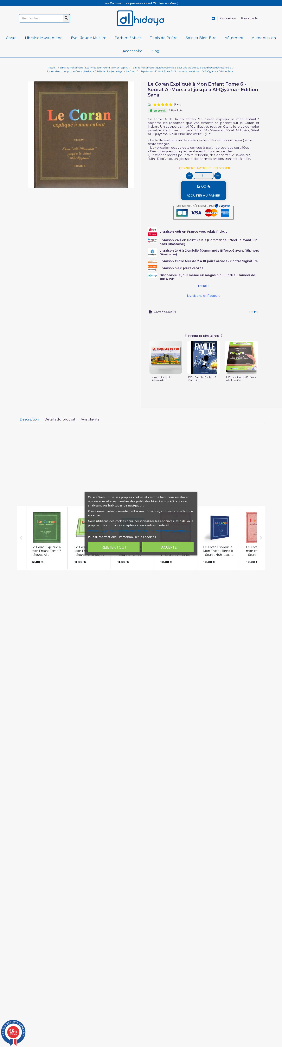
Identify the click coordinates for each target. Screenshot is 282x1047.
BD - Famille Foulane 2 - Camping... (203, 379)
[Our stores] (213, 18)
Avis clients (90, 419)
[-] (189, 175)
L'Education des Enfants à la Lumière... (241, 379)
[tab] (29, 419)
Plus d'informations (102, 537)
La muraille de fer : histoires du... (161, 379)
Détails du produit (60, 419)
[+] (217, 175)
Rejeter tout (114, 546)
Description (29, 419)
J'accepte (168, 546)
